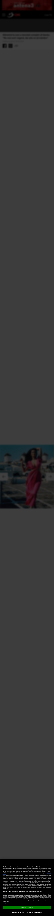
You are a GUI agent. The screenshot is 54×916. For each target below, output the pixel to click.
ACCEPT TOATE (27, 907)
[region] (27, 887)
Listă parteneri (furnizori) (9, 903)
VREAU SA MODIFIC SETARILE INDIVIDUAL (27, 912)
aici (21, 882)
